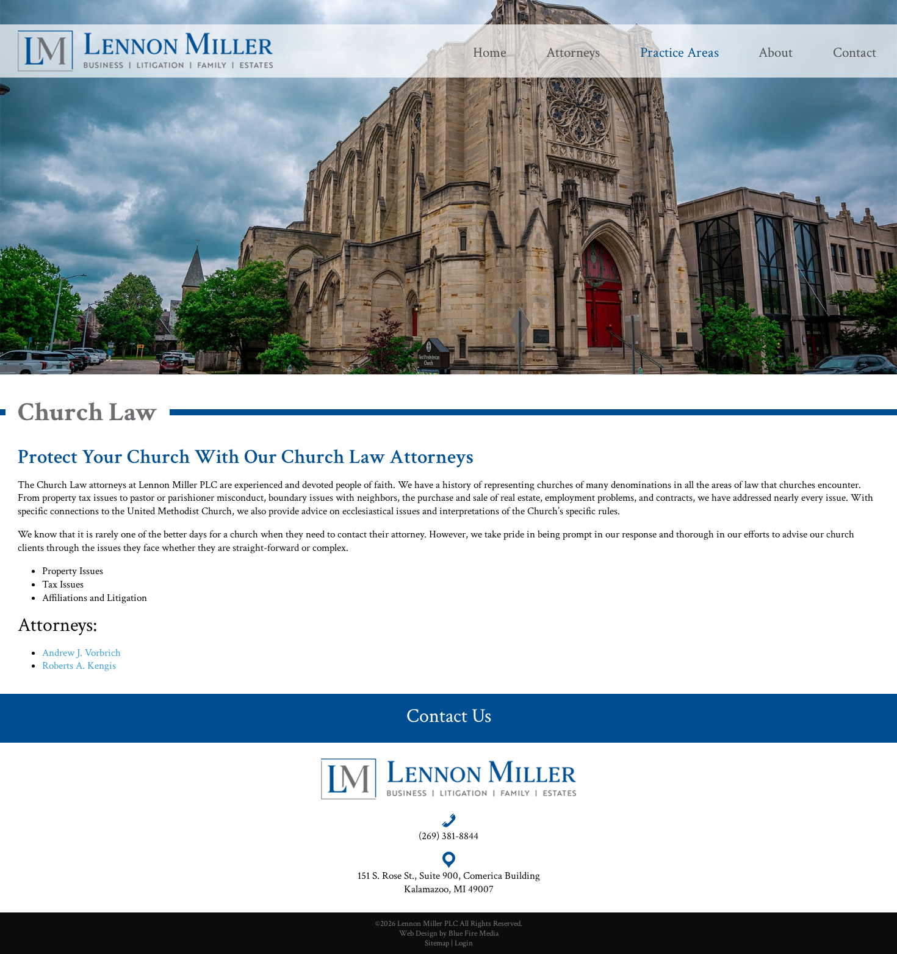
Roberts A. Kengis (79, 665)
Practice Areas (679, 52)
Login (464, 943)
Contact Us (448, 716)
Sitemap (437, 943)
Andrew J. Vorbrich (81, 653)
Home (489, 52)
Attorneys (573, 52)
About (775, 52)
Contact (854, 52)
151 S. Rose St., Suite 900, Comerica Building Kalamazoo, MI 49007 (449, 882)
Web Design (418, 933)
